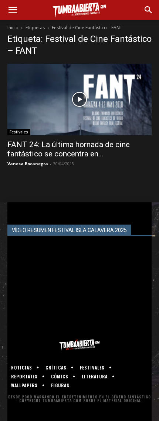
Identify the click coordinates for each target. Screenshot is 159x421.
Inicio (12, 27)
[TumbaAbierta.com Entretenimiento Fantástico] (79, 345)
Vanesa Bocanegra (27, 163)
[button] (12, 10)
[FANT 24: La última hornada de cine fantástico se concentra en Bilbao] (79, 99)
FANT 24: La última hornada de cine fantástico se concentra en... (68, 149)
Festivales (19, 132)
